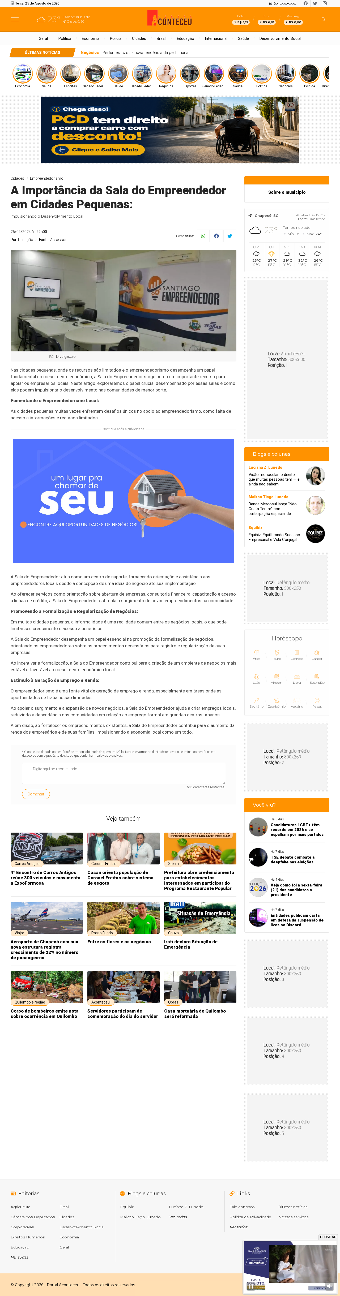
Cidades (139, 38)
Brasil (161, 38)
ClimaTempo (316, 219)
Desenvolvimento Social (280, 38)
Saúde (243, 38)
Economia (90, 38)
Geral (43, 38)
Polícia (115, 38)
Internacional (216, 38)
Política (64, 38)
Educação (185, 38)
